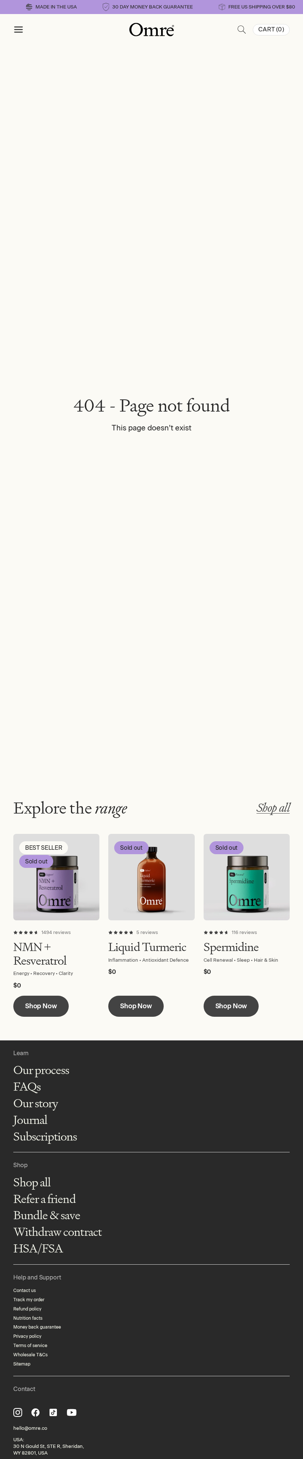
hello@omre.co (30, 1428)
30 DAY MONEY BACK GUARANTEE (152, 7)
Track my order (28, 1299)
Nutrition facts (27, 1318)
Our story (35, 1103)
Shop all (273, 807)
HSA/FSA (38, 1248)
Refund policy (27, 1309)
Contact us (24, 1290)
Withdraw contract (57, 1232)
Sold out (36, 861)
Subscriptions (45, 1136)
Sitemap (21, 1364)
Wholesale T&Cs (30, 1354)
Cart (271, 29)
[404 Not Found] (151, 29)
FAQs (27, 1087)
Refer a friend (44, 1199)
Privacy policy (27, 1336)
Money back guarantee (37, 1327)
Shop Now (41, 1006)
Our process (41, 1070)
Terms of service (30, 1345)
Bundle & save (47, 1215)
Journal (30, 1120)
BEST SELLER (43, 847)
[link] (56, 877)
